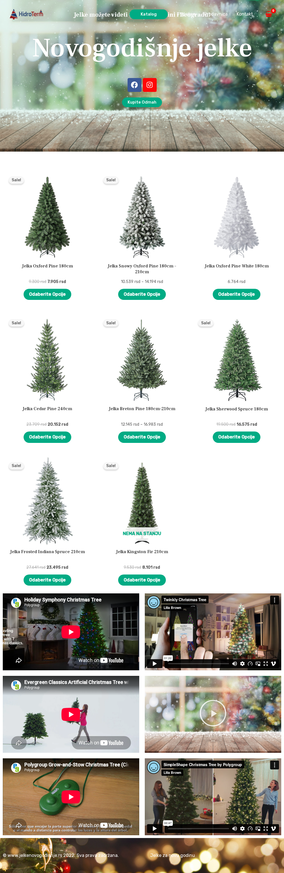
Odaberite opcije (47, 294)
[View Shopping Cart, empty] (268, 14)
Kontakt (245, 14)
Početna (186, 14)
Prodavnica (216, 14)
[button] (149, 14)
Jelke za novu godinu (172, 855)
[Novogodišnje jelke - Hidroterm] (26, 13)
